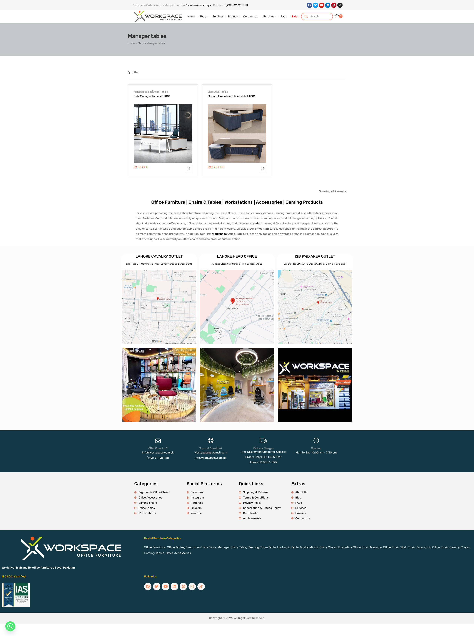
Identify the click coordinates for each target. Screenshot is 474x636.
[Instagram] (340, 5)
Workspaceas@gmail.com (210, 452)
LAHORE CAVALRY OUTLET (159, 256)
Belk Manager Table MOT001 (152, 96)
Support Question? (210, 448)
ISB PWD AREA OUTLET (315, 256)
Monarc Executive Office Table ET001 (231, 96)
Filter (135, 72)
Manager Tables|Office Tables (151, 91)
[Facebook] (309, 5)
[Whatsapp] (10, 626)
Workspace (219, 234)
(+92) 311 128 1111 (237, 5)
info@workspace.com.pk (158, 452)
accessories (253, 223)
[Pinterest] (333, 5)
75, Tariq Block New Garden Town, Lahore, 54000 (237, 264)
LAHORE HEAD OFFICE (237, 256)
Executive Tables (218, 91)
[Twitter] (315, 5)
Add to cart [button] (188, 168)
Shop (141, 43)
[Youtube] (321, 5)
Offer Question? (158, 448)
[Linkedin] (327, 5)
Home (131, 43)
